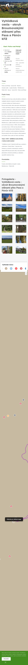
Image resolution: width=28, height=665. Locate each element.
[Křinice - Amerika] (21, 218)
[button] (26, 274)
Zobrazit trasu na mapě (18, 52)
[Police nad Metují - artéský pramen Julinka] (21, 250)
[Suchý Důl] (7, 250)
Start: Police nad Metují (11, 46)
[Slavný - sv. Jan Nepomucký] (21, 239)
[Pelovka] (21, 229)
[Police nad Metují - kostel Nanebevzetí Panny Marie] (21, 197)
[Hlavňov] (7, 208)
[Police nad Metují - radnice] (7, 197)
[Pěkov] (21, 208)
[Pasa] (7, 218)
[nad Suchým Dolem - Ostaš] (7, 239)
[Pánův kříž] (7, 229)
